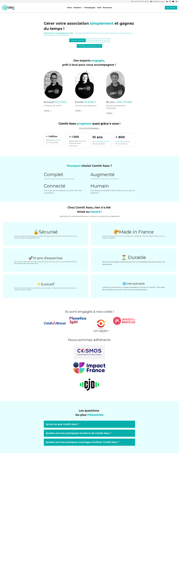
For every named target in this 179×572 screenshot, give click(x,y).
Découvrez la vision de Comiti (98, 40)
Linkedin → (47, 110)
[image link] (8, 7)
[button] (89, 424)
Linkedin (78, 110)
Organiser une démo (77, 40)
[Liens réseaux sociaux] (167, 1)
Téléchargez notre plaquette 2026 (89, 46)
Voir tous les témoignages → (89, 128)
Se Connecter (171, 8)
